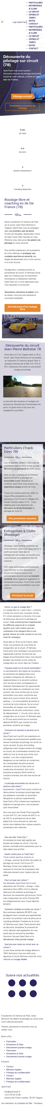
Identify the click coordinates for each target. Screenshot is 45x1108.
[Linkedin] (33, 993)
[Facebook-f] (11, 982)
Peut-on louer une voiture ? (16, 880)
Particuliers (36, 3)
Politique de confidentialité (18, 1072)
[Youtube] (11, 993)
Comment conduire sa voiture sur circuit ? (22, 909)
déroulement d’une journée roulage (18, 939)
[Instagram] (33, 982)
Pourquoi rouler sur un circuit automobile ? (22, 668)
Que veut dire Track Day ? (15, 837)
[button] (22, 607)
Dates (32, 21)
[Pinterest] (22, 993)
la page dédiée (20, 959)
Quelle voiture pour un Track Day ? (19, 854)
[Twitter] (22, 982)
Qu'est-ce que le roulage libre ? (18, 607)
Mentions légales (13, 1069)
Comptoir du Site (24, 1103)
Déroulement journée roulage (19, 1047)
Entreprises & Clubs (14, 1044)
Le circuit (34, 12)
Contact (33, 24)
